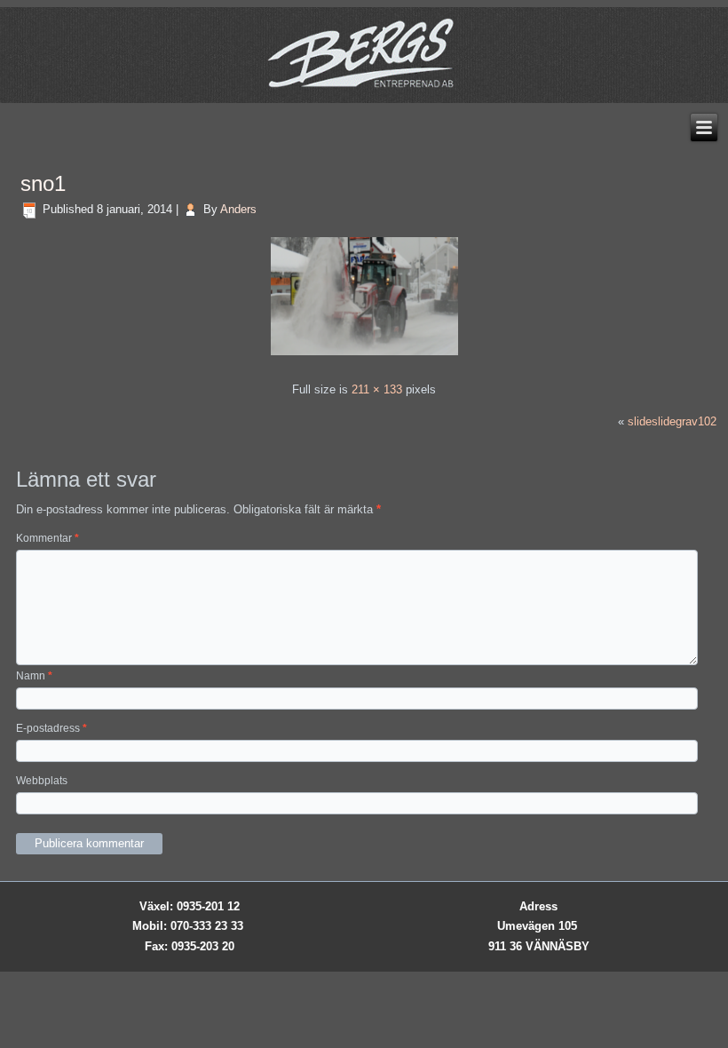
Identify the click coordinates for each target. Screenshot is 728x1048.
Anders (238, 209)
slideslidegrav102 (672, 421)
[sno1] (364, 357)
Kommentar (47, 538)
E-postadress (51, 728)
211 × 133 (377, 389)
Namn (34, 676)
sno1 (43, 183)
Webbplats (41, 780)
